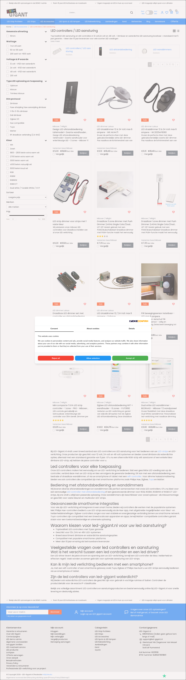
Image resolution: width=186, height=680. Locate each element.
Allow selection (93, 358)
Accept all (130, 358)
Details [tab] (132, 329)
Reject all (56, 358)
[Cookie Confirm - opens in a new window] (138, 321)
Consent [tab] (54, 329)
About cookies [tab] (93, 329)
